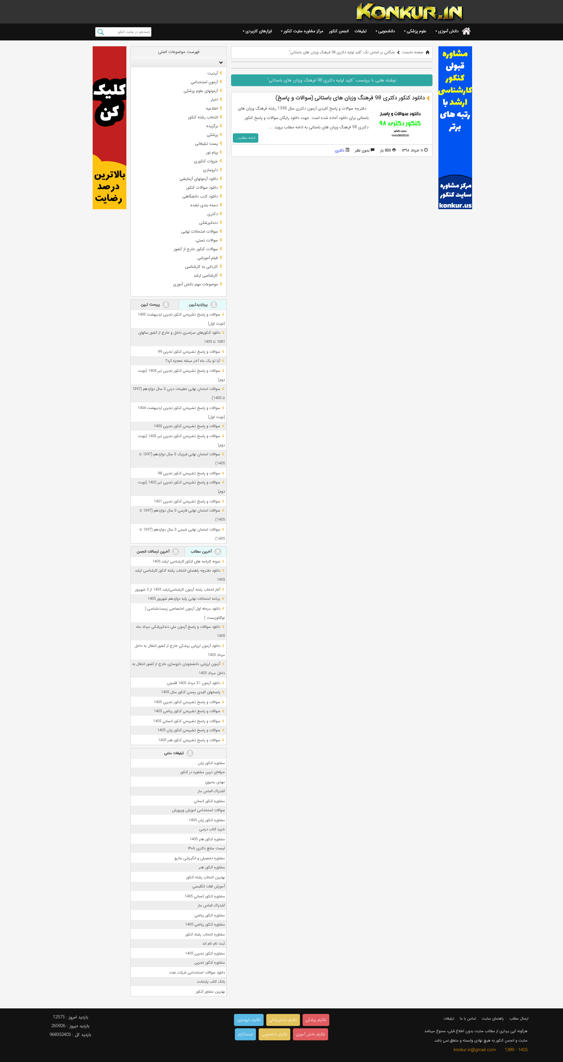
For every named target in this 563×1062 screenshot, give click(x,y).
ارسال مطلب (518, 1018)
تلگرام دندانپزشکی (283, 1020)
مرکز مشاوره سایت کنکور (303, 31)
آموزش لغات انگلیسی (208, 886)
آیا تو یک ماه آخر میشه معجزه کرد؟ (193, 361)
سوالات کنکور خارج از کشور (196, 249)
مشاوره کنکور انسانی (209, 801)
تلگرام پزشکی (316, 1020)
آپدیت (212, 73)
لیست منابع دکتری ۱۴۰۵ (206, 848)
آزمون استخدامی (204, 82)
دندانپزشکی (208, 222)
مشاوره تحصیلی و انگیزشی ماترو (199, 858)
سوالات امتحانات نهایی (199, 231)
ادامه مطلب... (245, 138)
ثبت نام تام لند (213, 943)
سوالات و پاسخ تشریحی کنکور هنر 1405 (189, 740)
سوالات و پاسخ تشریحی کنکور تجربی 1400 (187, 426)
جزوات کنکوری (206, 161)
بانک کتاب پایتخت (211, 982)
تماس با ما (468, 1018)
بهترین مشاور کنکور (210, 991)
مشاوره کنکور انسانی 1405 (204, 896)
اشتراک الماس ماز (211, 791)
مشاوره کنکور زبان (211, 763)
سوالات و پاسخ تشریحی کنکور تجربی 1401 (187, 501)
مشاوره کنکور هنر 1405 (207, 839)
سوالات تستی (207, 240)
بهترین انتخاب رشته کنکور (205, 877)
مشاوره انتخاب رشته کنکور (205, 934)
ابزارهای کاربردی (258, 31)
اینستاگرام (245, 1034)
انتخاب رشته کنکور (203, 117)
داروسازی (210, 170)
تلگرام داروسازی (249, 1020)
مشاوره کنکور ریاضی (209, 915)
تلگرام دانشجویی (274, 1034)
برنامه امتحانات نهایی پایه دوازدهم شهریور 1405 (183, 599)
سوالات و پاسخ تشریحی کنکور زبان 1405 (188, 730)
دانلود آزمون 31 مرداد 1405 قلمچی (193, 683)
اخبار (214, 99)
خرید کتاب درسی (212, 829)
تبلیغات (361, 31)
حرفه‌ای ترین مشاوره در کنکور (202, 772)
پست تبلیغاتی (206, 143)
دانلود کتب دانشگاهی (200, 196)
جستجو (101, 32)
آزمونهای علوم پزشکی (201, 91)
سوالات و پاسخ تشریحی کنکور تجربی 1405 (187, 702)
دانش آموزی (448, 31)
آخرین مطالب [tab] (202, 551)
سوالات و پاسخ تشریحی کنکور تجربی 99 (189, 352)
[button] (220, 62)
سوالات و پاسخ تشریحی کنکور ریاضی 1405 (187, 711)
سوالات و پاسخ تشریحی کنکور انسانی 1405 (186, 721)
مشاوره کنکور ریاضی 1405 (205, 924)
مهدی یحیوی (215, 782)
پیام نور (212, 152)
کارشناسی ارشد (206, 275)
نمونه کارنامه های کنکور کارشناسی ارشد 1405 (186, 561)
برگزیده (212, 126)
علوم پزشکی (416, 31)
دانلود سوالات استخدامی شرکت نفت (197, 972)
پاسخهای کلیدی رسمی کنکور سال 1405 (190, 692)
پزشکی (212, 135)
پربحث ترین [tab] (151, 304)
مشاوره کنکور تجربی (209, 962)
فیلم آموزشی (207, 258)
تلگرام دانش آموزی (310, 1034)
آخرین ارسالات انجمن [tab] (154, 551)
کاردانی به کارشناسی (201, 266)
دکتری (339, 150)
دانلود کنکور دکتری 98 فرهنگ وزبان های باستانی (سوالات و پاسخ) (350, 97)
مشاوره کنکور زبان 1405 (207, 820)
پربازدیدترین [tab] (199, 304)
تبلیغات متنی (174, 753)
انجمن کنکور (339, 31)
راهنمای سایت (493, 1018)
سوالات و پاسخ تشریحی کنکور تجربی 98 (189, 473)
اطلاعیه (212, 108)
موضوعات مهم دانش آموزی (195, 284)
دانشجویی (386, 31)
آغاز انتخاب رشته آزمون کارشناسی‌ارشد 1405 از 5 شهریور (177, 590)
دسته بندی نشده (204, 205)
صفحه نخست (412, 52)
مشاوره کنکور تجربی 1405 (205, 953)
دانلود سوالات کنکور (202, 187)
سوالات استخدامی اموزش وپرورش (198, 810)
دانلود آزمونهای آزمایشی (198, 178)
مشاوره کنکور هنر (212, 867)
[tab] (178, 62)
